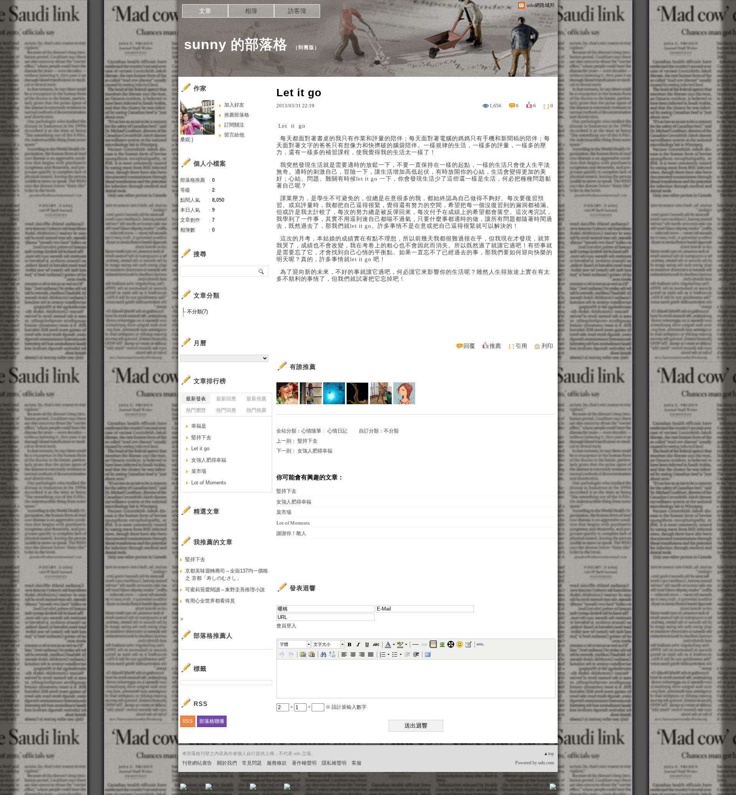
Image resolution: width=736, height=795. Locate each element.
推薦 (495, 346)
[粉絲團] (183, 786)
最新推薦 (256, 399)
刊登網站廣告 (197, 763)
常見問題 (252, 763)
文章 (205, 11)
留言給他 (234, 135)
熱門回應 (226, 410)
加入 (518, 789)
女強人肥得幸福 (314, 451)
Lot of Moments (293, 523)
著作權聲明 (304, 763)
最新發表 (196, 399)
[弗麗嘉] (404, 393)
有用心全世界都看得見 (210, 601)
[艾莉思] (381, 393)
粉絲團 (195, 789)
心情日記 (337, 431)
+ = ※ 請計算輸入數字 (327, 707)
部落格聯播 (211, 721)
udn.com (546, 762)
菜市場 (283, 512)
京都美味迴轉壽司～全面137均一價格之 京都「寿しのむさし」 (226, 574)
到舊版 (306, 47)
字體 (284, 644)
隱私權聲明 (334, 763)
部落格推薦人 (213, 635)
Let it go (200, 448)
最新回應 (226, 399)
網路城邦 (537, 789)
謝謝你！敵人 (291, 533)
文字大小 (322, 644)
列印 (547, 346)
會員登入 (286, 626)
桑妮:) (186, 139)
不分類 (391, 431)
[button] (295, 644)
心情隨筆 (311, 431)
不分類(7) (197, 311)
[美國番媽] (287, 393)
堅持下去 (307, 441)
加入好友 (234, 105)
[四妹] (311, 393)
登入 (504, 789)
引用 (521, 346)
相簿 (251, 11)
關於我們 (227, 763)
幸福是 (198, 426)
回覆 (469, 346)
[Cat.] (334, 393)
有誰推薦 (303, 367)
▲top (549, 753)
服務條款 (277, 763)
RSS (187, 721)
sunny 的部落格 (236, 44)
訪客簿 (297, 11)
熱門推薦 (256, 410)
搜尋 (261, 271)
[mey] (357, 393)
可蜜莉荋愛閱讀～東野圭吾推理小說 (225, 590)
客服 (356, 763)
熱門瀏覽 (196, 410)
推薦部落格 (236, 115)
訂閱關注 (234, 125)
